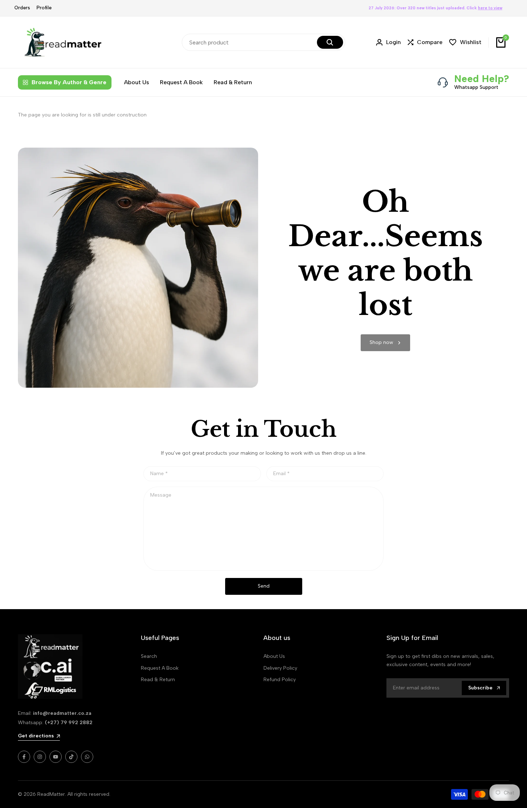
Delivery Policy (280, 668)
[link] (385, 342)
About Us (274, 656)
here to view (490, 8)
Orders (22, 8)
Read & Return (158, 679)
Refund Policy (280, 679)
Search (149, 656)
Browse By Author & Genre (69, 82)
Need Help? (481, 78)
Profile (44, 8)
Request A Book (160, 668)
